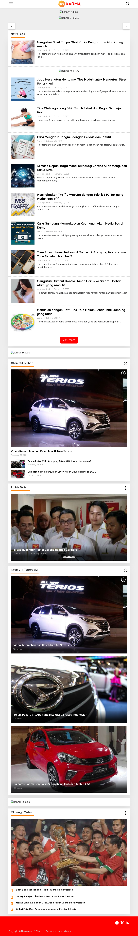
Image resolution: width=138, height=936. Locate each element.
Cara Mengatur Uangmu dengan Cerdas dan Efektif (74, 137)
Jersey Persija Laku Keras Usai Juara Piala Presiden (45, 896)
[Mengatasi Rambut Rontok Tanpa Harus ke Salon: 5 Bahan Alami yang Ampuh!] (38, 295)
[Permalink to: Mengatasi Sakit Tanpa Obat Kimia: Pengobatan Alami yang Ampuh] (22, 51)
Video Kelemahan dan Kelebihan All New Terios (41, 451)
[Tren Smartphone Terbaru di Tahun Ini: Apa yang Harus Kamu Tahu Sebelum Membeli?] (51, 267)
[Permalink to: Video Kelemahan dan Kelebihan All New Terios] (69, 408)
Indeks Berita (65, 931)
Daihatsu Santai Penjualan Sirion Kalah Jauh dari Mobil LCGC (62, 471)
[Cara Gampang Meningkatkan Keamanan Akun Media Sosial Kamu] (44, 238)
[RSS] (127, 923)
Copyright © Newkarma (20, 931)
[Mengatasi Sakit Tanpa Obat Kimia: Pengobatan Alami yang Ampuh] (43, 56)
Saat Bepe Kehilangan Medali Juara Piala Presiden (44, 889)
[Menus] (11, 4)
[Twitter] (122, 923)
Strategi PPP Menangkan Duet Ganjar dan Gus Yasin (47, 549)
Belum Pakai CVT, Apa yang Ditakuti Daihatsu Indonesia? (59, 461)
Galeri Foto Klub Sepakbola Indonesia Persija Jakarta (46, 909)
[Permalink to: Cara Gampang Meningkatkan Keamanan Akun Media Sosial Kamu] (22, 233)
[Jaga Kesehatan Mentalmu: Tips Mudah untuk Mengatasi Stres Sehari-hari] (60, 94)
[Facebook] (117, 923)
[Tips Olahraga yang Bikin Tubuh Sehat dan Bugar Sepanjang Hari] (114, 120)
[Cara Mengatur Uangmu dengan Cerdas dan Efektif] (126, 144)
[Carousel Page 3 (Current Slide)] (73, 557)
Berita (39, 141)
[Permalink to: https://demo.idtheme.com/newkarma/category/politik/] (126, 488)
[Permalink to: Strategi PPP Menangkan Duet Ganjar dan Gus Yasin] (69, 527)
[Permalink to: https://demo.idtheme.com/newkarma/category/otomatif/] (126, 364)
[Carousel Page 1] (65, 557)
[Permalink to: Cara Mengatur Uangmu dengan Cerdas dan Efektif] (22, 146)
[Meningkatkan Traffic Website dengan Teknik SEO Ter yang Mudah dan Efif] (50, 209)
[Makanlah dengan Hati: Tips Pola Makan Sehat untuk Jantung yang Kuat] (120, 321)
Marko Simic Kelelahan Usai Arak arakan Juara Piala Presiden (50, 902)
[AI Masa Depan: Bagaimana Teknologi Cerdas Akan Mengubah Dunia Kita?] (58, 180)
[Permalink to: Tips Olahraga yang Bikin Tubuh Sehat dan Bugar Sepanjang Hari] (22, 117)
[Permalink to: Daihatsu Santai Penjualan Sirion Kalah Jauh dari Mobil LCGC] (18, 474)
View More (69, 339)
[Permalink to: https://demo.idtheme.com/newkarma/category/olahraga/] (126, 813)
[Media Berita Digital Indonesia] (69, 3)
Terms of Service (45, 931)
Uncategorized (43, 50)
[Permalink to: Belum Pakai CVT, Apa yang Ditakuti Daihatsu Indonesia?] (18, 463)
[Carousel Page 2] (69, 557)
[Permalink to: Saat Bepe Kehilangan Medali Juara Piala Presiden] (69, 852)
